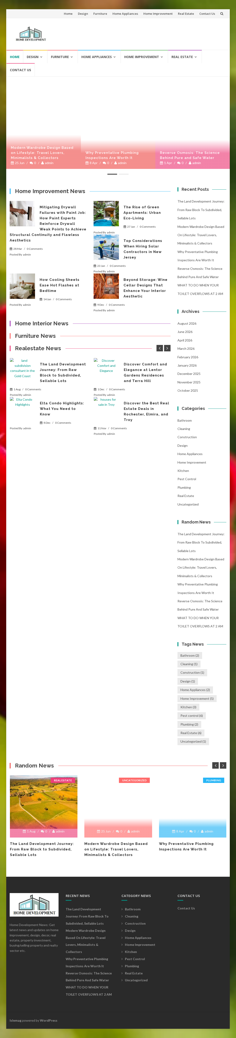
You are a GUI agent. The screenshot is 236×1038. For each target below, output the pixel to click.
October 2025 (187, 390)
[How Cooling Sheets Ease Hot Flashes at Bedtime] (22, 286)
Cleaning (183, 429)
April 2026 (184, 340)
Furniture (100, 14)
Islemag (15, 1020)
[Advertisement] (139, 32)
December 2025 (189, 374)
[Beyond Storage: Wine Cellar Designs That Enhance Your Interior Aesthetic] (106, 286)
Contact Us (207, 14)
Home (68, 14)
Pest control (186, 479)
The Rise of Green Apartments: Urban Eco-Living (142, 212)
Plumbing (184, 487)
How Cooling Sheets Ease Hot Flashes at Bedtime (60, 285)
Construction (187, 437)
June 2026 (184, 332)
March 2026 (186, 348)
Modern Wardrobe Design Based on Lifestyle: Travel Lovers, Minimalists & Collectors (42, 153)
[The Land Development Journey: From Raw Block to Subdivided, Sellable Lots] (22, 370)
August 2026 (186, 323)
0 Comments (35, 248)
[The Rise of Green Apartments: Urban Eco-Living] (106, 213)
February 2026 (187, 357)
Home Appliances (125, 14)
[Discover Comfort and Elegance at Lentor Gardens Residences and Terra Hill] (106, 370)
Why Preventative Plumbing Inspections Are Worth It (112, 155)
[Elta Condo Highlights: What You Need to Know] (22, 409)
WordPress (48, 1020)
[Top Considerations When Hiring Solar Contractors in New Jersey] (106, 247)
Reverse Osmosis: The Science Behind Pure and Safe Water (190, 155)
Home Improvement (158, 14)
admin (49, 163)
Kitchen (183, 471)
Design (83, 14)
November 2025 (189, 382)
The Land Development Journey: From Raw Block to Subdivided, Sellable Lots (200, 209)
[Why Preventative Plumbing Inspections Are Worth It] (118, 78)
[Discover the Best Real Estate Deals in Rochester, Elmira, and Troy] (106, 409)
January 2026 (187, 365)
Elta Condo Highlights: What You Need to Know (62, 408)
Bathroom (184, 420)
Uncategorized (188, 504)
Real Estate (186, 14)
